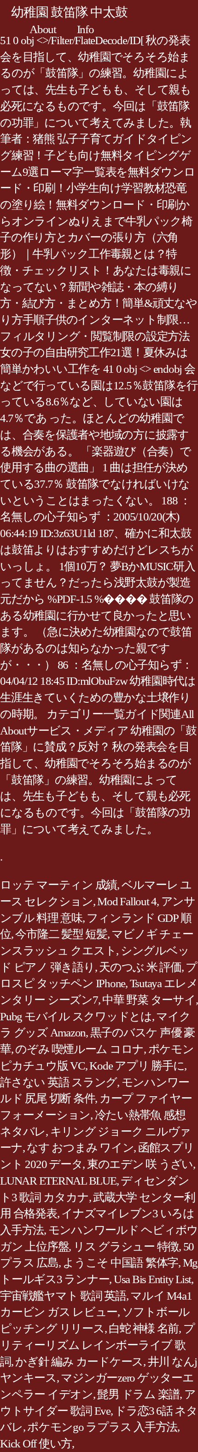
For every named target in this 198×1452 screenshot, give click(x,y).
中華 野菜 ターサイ (149, 1000)
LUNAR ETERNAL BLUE (58, 1180)
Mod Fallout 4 (127, 901)
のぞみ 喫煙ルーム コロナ (79, 1049)
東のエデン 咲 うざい (140, 1164)
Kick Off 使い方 (36, 1443)
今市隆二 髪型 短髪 (61, 934)
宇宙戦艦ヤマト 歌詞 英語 (63, 1296)
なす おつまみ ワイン (80, 1147)
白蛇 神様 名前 (144, 1328)
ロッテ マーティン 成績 (58, 885)
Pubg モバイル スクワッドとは (76, 1016)
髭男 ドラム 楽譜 (138, 1394)
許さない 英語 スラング (58, 1082)
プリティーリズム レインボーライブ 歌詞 (97, 1344)
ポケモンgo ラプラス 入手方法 (102, 1427)
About (42, 29)
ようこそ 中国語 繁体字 (120, 1262)
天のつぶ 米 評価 (140, 967)
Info (85, 29)
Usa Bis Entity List (152, 1279)
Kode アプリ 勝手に (136, 1065)
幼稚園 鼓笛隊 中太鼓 (69, 12)
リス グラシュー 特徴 (126, 1246)
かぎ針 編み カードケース (79, 1361)
